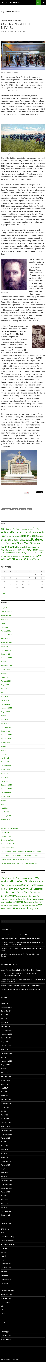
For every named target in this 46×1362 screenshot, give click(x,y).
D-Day (4, 540)
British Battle (29, 535)
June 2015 (4, 750)
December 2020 (6, 635)
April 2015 (4, 754)
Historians (20, 547)
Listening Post (34, 547)
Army (36, 528)
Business (40, 536)
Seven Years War (13, 556)
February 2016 (6, 727)
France (10, 543)
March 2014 (5, 781)
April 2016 (4, 719)
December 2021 (6, 612)
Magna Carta (5, 550)
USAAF (27, 556)
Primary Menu (43, 2)
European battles (17, 539)
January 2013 (5, 819)
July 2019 (4, 662)
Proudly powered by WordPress (10, 1359)
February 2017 (6, 704)
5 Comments (21, 32)
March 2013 (5, 812)
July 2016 (4, 716)
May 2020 (4, 646)
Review (3, 1287)
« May (3, 593)
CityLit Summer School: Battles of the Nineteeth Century (20, 855)
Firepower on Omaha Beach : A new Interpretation (23, 989)
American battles (27, 529)
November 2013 (6, 789)
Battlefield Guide (21, 532)
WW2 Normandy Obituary (20, 559)
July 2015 (4, 746)
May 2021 (4, 623)
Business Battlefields (8, 844)
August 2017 (5, 685)
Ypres (36, 559)
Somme (21, 556)
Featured (37, 539)
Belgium (10, 536)
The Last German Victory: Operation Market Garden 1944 (20, 939)
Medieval (18, 549)
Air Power (17, 529)
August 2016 (5, 712)
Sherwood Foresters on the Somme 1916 (14, 935)
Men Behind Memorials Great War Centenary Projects (19, 863)
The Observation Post (10, 2)
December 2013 (6, 785)
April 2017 (4, 696)
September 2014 (6, 766)
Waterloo (32, 556)
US (2, 1306)
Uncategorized (6, 1302)
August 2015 (5, 742)
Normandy (20, 552)
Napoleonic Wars (6, 1279)
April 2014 (4, 777)
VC (2, 1310)
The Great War (19, 20)
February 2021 (6, 631)
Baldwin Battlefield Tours (9, 828)
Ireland (3, 1256)
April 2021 (4, 627)
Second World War (7, 1291)
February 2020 (6, 650)
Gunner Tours (5, 832)
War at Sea (4, 1314)
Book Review (17, 536)
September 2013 (6, 793)
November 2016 (6, 708)
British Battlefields (7, 840)
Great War (6, 509)
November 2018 (6, 665)
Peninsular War (30, 553)
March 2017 (5, 700)
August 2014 (5, 769)
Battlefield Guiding (7, 1237)
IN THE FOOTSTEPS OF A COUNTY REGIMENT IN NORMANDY (19, 975)
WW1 (29, 509)
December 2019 (6, 658)
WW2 (4, 559)
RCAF (41, 553)
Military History (7, 20)
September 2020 (6, 642)
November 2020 (6, 639)
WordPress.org (6, 1339)
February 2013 (6, 816)
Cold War (4, 1248)
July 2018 (4, 673)
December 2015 (6, 735)
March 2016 (5, 723)
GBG (15, 543)
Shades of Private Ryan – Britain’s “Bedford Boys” (23, 985)
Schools (6, 556)
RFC (2, 556)
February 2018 (6, 681)
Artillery (6, 532)
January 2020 (5, 654)
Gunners (35, 543)
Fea (29, 540)
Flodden (3, 543)
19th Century (6, 529)
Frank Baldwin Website (8, 848)
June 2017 (4, 689)
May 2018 (4, 677)
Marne (15, 509)
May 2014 (4, 773)
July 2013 (4, 800)
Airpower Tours (6, 836)
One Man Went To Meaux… (17, 26)
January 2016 (5, 731)
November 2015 (6, 739)
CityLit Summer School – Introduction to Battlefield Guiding (21, 851)
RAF (37, 553)
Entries (5, 1331)
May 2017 (4, 692)
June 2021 (4, 619)
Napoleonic (9, 552)
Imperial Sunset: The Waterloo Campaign (15, 859)
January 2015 (5, 762)
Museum (22, 509)
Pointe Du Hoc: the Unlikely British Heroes (26, 970)
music (2, 553)
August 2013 (5, 796)
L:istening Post (6, 1264)
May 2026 (4, 608)
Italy (26, 547)
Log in (3, 1328)
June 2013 (4, 804)
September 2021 (6, 615)
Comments (6, 1335)
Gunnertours (8, 546)
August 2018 (5, 669)
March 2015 (5, 758)
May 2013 (4, 808)
